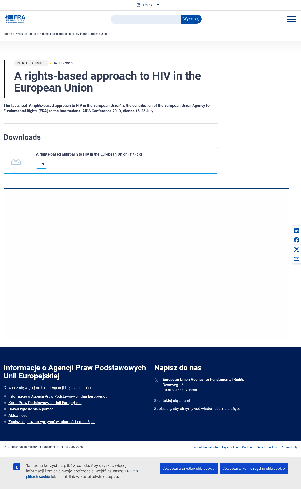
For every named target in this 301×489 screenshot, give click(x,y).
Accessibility (289, 447)
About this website (206, 447)
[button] (296, 230)
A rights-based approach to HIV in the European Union (74, 34)
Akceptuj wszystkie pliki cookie (189, 468)
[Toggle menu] (291, 19)
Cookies (247, 447)
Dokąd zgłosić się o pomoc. (31, 409)
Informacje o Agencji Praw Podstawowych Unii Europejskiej (58, 396)
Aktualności (18, 415)
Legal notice (230, 447)
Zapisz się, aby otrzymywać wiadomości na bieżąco (51, 422)
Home (8, 34)
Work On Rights (26, 34)
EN (41, 164)
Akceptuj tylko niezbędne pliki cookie (254, 468)
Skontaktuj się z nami (172, 400)
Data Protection (267, 447)
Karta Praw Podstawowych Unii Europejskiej (45, 403)
